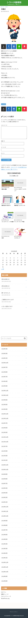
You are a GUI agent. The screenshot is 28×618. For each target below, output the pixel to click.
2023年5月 (4, 404)
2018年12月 (4, 562)
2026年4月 (4, 349)
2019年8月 (4, 525)
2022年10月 (4, 418)
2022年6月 (4, 427)
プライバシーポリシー (14, 611)
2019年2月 (4, 553)
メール (3, 147)
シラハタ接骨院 (14, 2)
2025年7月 (4, 367)
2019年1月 (4, 557)
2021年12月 (4, 437)
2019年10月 (4, 516)
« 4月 (2, 269)
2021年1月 (4, 460)
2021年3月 (4, 455)
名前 (3, 141)
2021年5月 (4, 451)
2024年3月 (4, 386)
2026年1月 (4, 358)
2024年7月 (4, 376)
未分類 (4, 104)
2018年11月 (4, 567)
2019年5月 (4, 539)
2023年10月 (4, 395)
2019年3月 (4, 548)
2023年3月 (4, 409)
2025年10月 (4, 362)
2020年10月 (4, 469)
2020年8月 (4, 479)
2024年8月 (4, 372)
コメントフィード (6, 596)
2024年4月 (4, 381)
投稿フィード (4, 594)
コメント (4, 125)
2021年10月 (4, 441)
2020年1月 (4, 502)
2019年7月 (4, 530)
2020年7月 (4, 483)
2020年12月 (4, 465)
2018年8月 (4, 581)
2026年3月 (4, 353)
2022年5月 (4, 432)
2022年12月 (4, 414)
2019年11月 (4, 511)
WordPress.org (5, 598)
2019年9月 (4, 520)
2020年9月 (4, 474)
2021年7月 (4, 446)
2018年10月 (4, 571)
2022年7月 (4, 423)
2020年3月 (4, 492)
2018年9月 (4, 576)
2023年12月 (4, 390)
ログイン (3, 592)
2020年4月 (4, 488)
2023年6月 (4, 400)
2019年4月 (4, 544)
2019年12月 (4, 506)
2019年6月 (4, 534)
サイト (3, 153)
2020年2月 (4, 497)
